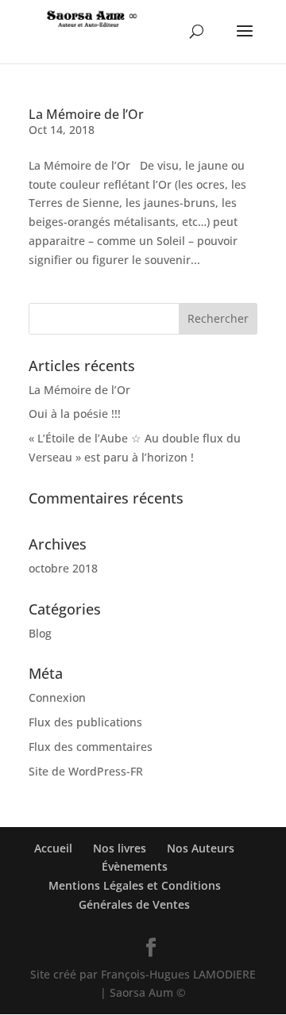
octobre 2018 (63, 568)
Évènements (135, 866)
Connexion (57, 697)
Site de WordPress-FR (86, 771)
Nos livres (119, 848)
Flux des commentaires (91, 746)
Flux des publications (85, 722)
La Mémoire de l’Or (86, 114)
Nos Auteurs (200, 848)
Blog (40, 633)
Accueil (53, 848)
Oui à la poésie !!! (75, 413)
